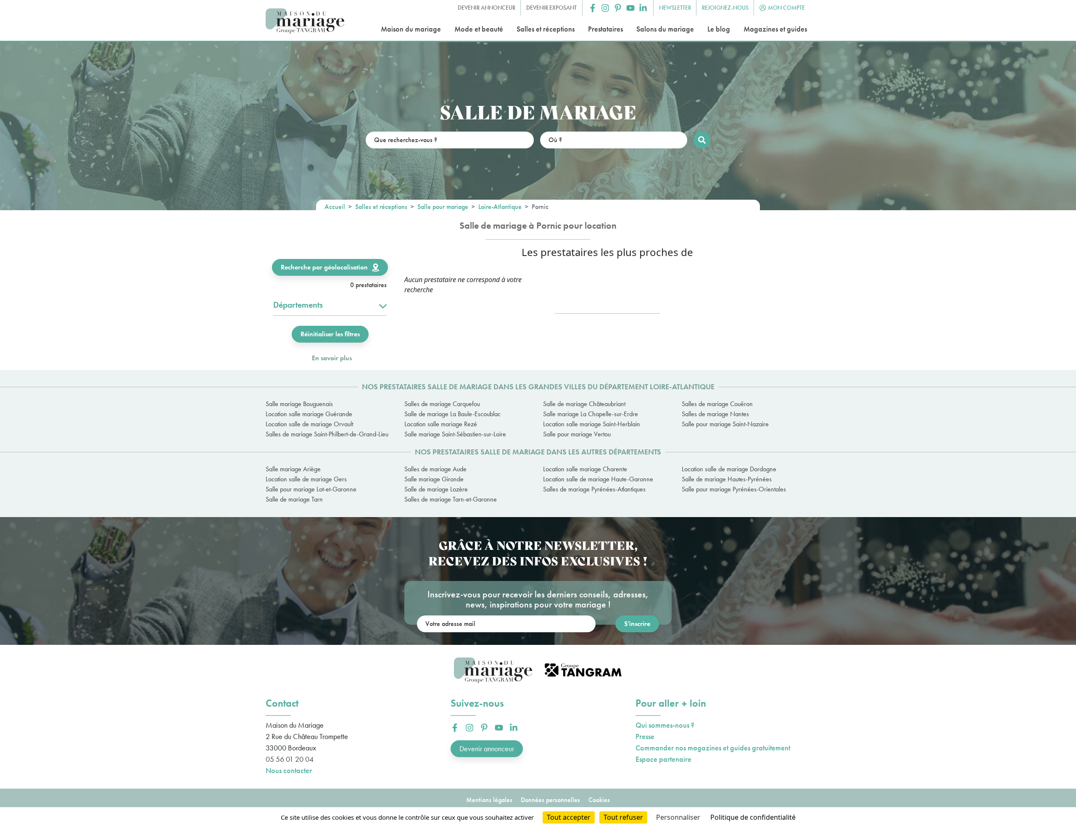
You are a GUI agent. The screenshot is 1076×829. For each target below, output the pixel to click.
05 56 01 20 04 (290, 759)
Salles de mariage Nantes (715, 413)
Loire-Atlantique (500, 206)
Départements (298, 304)
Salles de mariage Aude (435, 469)
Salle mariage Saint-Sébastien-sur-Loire (455, 434)
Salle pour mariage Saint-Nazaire (725, 424)
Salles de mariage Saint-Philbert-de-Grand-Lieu (327, 434)
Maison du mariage (411, 29)
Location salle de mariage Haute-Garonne (598, 479)
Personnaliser (678, 817)
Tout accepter (569, 817)
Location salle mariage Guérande (309, 413)
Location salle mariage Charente (585, 469)
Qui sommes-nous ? (665, 725)
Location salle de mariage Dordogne (729, 469)
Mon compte (786, 7)
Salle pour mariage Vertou (577, 434)
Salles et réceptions (546, 29)
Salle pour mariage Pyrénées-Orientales (734, 489)
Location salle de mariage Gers (306, 479)
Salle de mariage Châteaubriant (584, 403)
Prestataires (605, 29)
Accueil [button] (334, 206)
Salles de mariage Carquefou (442, 403)
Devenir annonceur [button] (486, 7)
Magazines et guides (775, 29)
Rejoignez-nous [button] (725, 7)
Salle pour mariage (442, 206)
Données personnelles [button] (550, 799)
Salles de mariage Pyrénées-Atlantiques (594, 489)
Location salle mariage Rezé (440, 424)
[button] (592, 8)
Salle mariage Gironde (434, 479)
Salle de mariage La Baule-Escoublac (452, 413)
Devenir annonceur (486, 748)
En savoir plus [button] (332, 358)
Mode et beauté (478, 29)
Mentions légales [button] (489, 799)
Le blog (718, 29)
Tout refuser (623, 817)
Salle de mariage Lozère (436, 489)
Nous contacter (289, 770)
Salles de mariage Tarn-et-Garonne (450, 499)
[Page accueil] (305, 21)
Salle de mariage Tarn (294, 499)
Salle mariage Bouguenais (299, 403)
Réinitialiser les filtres (330, 334)
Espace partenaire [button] (663, 759)
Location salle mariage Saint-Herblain (591, 424)
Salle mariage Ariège (293, 469)
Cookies (599, 799)
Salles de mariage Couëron (717, 403)
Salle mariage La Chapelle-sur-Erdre (590, 413)
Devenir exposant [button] (551, 7)
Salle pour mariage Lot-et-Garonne (311, 489)
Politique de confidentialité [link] (753, 817)
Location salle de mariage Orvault (309, 424)
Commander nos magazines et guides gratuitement (713, 747)
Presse (645, 736)
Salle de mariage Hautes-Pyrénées (727, 479)
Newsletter (675, 7)
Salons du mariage (665, 29)
